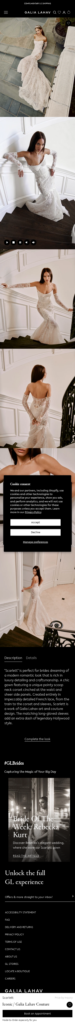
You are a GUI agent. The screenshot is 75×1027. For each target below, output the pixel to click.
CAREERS (10, 978)
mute (27, 242)
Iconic (7, 1005)
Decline (35, 532)
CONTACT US (12, 949)
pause (20, 242)
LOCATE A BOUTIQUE (17, 971)
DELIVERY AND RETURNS (19, 927)
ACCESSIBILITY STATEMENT (20, 912)
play (7, 242)
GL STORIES (11, 964)
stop (13, 242)
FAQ (7, 920)
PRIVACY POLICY (14, 934)
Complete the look (37, 739)
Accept (35, 522)
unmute (33, 242)
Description (13, 658)
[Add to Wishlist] (68, 23)
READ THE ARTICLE (26, 855)
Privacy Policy (33, 512)
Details (31, 658)
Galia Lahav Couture (32, 1005)
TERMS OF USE (13, 942)
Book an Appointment (37, 1013)
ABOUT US (11, 956)
